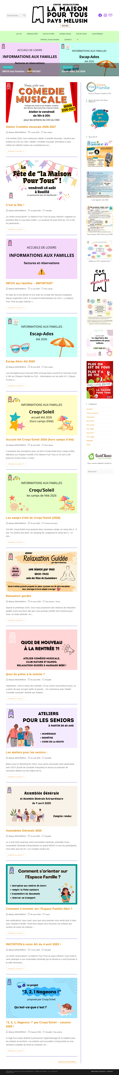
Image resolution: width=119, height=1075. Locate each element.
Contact (110, 1071)
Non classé (8, 67)
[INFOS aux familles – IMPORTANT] (30, 59)
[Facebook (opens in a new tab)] (100, 15)
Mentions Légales (98, 1071)
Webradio (90, 441)
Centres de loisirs (51, 523)
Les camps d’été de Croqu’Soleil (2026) (33, 517)
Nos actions (49, 602)
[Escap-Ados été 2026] (89, 59)
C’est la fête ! (15, 205)
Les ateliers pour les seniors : (27, 752)
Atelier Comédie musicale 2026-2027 (31, 126)
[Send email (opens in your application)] (110, 15)
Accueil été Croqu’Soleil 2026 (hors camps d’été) (40, 439)
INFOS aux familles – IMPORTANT (21, 71)
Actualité (48, 211)
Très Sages (90, 437)
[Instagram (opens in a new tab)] (105, 15)
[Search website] (77, 40)
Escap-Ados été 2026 (73, 71)
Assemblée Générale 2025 (24, 830)
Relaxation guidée (18, 595)
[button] (3, 60)
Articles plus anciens (67, 1062)
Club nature (90, 417)
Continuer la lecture (17, 151)
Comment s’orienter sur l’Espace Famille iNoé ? (39, 908)
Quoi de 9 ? (90, 433)
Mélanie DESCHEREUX (17, 132)
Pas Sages (90, 429)
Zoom (58, 602)
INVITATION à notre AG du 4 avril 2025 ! (33, 944)
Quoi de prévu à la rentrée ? (25, 674)
